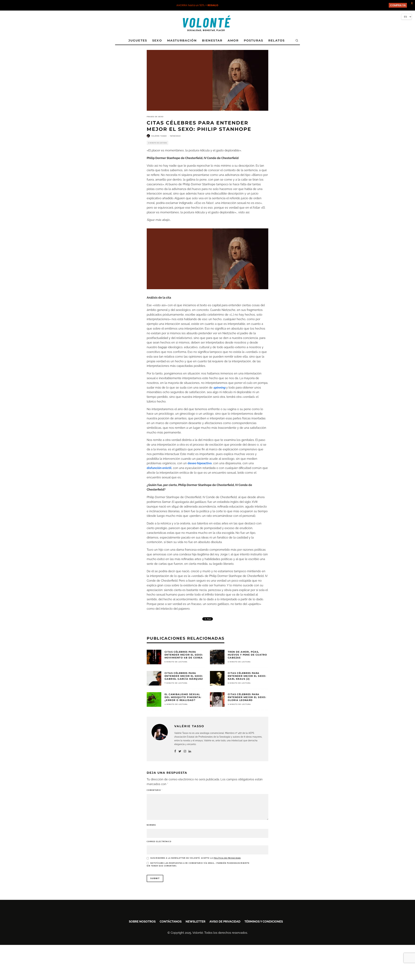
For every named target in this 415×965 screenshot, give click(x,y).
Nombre (151, 825)
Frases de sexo (155, 117)
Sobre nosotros (142, 921)
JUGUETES (137, 40)
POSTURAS (253, 40)
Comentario (154, 790)
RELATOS (276, 40)
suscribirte (242, 863)
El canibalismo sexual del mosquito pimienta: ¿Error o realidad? (183, 697)
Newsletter (195, 921)
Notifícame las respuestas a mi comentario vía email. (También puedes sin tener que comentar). (198, 864)
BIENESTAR (212, 40)
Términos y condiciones (263, 921)
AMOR (233, 40)
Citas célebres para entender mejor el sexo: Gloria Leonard (247, 697)
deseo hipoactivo (200, 463)
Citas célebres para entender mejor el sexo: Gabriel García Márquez (184, 676)
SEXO (157, 40)
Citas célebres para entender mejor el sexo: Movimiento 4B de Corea (184, 654)
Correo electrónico (159, 841)
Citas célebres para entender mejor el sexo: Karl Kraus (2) (247, 676)
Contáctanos (171, 921)
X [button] (412, 3)
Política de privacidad (227, 858)
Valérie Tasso (159, 136)
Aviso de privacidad (224, 921)
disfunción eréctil (159, 468)
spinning (219, 387)
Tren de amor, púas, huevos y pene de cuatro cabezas (247, 654)
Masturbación (182, 40)
